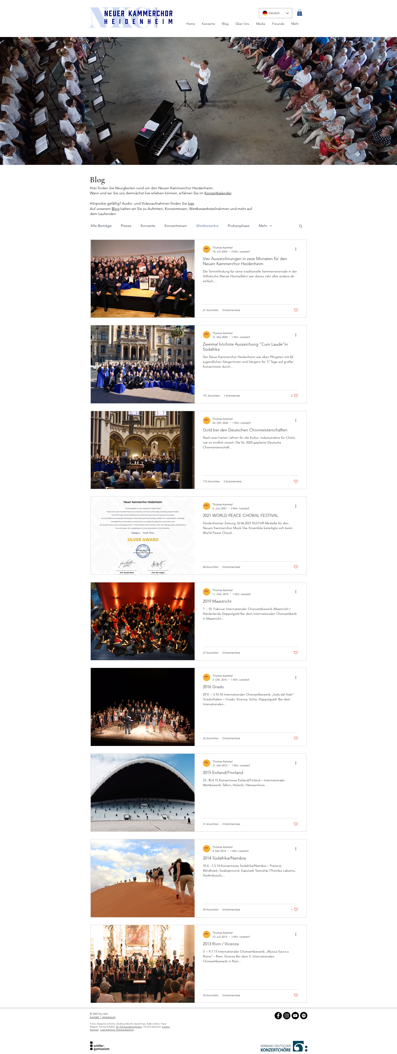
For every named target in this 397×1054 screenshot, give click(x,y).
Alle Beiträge (101, 225)
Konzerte (148, 225)
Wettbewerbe (207, 225)
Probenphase (239, 225)
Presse (126, 225)
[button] (299, 12)
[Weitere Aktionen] (297, 249)
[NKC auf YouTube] (295, 1015)
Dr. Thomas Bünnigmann (129, 1026)
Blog (97, 180)
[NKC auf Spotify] (303, 1015)
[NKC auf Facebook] (278, 1015)
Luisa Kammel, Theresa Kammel (116, 1029)
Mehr (263, 225)
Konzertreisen (175, 225)
